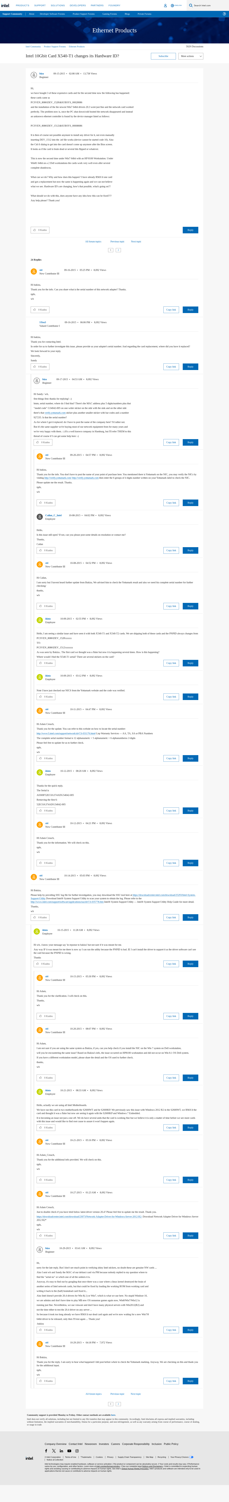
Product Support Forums (57, 46)
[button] (197, 74)
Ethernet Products (82, 46)
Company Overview (56, 1461)
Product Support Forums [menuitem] (88, 14)
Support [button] (39, 5)
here (116, 1432)
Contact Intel (76, 1461)
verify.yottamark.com (58, 416)
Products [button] (22, 5)
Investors (105, 1461)
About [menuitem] (32, 14)
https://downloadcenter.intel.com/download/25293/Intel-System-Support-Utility (76, 908)
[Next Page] (124, 250)
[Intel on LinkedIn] (61, 1468)
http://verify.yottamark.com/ (81, 481)
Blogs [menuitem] (133, 14)
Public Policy (172, 1461)
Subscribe (163, 56)
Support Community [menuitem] (12, 14)
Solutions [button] (56, 5)
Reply (190, 230)
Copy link (171, 309)
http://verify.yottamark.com (113, 481)
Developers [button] (75, 5)
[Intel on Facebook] (46, 1468)
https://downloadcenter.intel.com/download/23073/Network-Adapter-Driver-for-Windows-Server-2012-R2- (98, 1233)
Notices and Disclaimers (151, 1483)
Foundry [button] (111, 5)
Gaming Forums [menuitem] (115, 14)
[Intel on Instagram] (77, 1468)
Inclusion (157, 1461)
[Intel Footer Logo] (29, 1475)
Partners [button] (94, 5)
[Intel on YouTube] (69, 1468)
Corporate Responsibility (136, 1461)
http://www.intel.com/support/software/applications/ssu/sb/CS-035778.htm (111, 912)
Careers (116, 1461)
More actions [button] (188, 56)
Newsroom (91, 1461)
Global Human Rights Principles (134, 1485)
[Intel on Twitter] (54, 1468)
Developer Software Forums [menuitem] (54, 14)
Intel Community (34, 46)
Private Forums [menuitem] (151, 14)
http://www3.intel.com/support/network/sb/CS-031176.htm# (71, 743)
